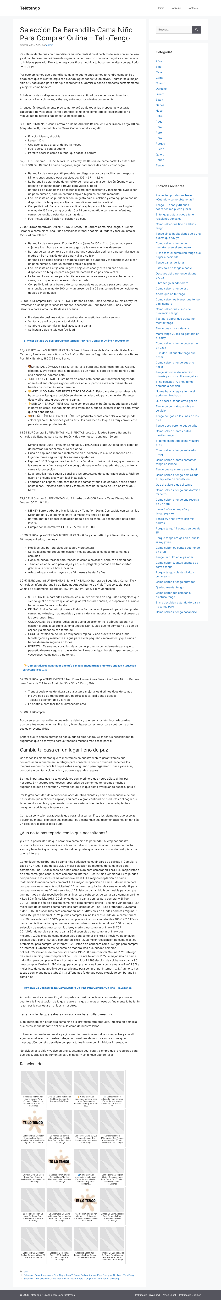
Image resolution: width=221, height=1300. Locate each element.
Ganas (160, 105)
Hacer (160, 110)
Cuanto (160, 83)
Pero (159, 138)
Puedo (160, 149)
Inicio (161, 8)
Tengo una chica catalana (172, 328)
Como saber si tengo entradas (175, 581)
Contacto (193, 8)
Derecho (161, 88)
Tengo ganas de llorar (170, 262)
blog (26, 1271)
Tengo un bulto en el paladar (174, 557)
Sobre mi (176, 8)
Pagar (159, 121)
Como (159, 77)
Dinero (160, 94)
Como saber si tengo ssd (172, 288)
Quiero (160, 154)
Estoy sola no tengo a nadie (174, 268)
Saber (160, 160)
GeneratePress (66, 1294)
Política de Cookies (190, 1294)
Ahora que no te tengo (170, 294)
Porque (160, 143)
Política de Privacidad (147, 1294)
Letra (159, 116)
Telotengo (30, 8)
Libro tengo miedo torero (172, 283)
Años (159, 61)
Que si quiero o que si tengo (174, 484)
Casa (159, 72)
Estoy (159, 99)
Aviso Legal (169, 1294)
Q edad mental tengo (169, 587)
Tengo (160, 165)
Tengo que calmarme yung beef (176, 469)
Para (159, 127)
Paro (159, 132)
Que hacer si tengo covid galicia (176, 401)
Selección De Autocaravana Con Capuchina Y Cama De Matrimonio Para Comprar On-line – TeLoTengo (79, 1275)
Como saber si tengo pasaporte (176, 612)
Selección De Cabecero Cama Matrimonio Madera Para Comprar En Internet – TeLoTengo (72, 1278)
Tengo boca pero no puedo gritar (177, 425)
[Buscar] (196, 30)
